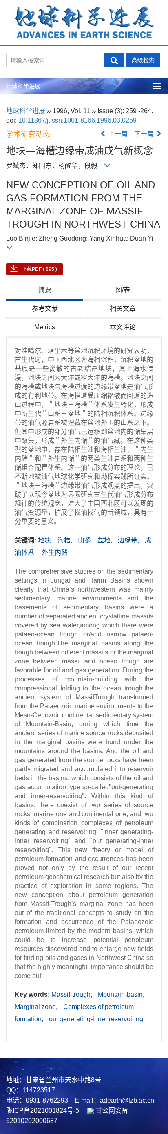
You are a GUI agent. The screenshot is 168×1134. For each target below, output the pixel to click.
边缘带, (129, 540)
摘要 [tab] (44, 289)
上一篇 (117, 133)
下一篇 (144, 133)
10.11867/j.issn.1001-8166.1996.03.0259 (77, 120)
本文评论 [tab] (123, 327)
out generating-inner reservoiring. (97, 1019)
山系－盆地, (96, 540)
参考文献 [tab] (45, 308)
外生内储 (55, 552)
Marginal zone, (37, 1006)
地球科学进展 (23, 86)
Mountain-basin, (121, 994)
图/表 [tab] (122, 289)
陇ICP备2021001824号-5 (42, 1110)
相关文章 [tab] (123, 308)
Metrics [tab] (44, 327)
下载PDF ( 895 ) (39, 269)
